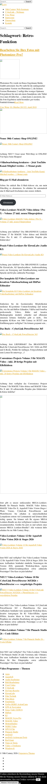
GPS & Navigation (13, 707)
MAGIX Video (11, 720)
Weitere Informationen (9, 783)
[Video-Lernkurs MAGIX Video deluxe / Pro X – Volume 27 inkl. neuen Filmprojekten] (23, 221)
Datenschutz (10, 20)
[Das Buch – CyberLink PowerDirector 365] (19, 334)
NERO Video (11, 726)
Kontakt (8, 23)
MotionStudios (11, 723)
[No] (20, 783)
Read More (19, 102)
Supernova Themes (27, 753)
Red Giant (9, 740)
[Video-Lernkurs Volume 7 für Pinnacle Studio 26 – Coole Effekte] (23, 641)
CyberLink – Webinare (14, 12)
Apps (7, 674)
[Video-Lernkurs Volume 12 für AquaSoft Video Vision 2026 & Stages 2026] (23, 547)
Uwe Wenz (9, 14)
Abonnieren (8, 202)
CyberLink (9, 687)
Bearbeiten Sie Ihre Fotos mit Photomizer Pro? (19, 52)
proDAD (9, 734)
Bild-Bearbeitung (12, 682)
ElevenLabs (10, 693)
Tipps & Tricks (11, 742)
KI (6, 715)
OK (38, 780)
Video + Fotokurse (13, 745)
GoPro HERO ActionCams (16, 704)
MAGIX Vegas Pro (13, 718)
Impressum (9, 17)
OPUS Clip (10, 729)
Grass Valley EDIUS (14, 709)
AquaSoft (9, 676)
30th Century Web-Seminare (17, 9)
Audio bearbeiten (12, 679)
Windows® (10, 748)
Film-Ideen (9, 698)
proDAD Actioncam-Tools (16, 737)
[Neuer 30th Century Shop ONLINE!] (16, 143)
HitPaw (8, 712)
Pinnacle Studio (11, 731)
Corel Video (10, 685)
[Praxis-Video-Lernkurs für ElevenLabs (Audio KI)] (22, 254)
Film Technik (10, 696)
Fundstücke (10, 701)
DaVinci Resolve (12, 690)
